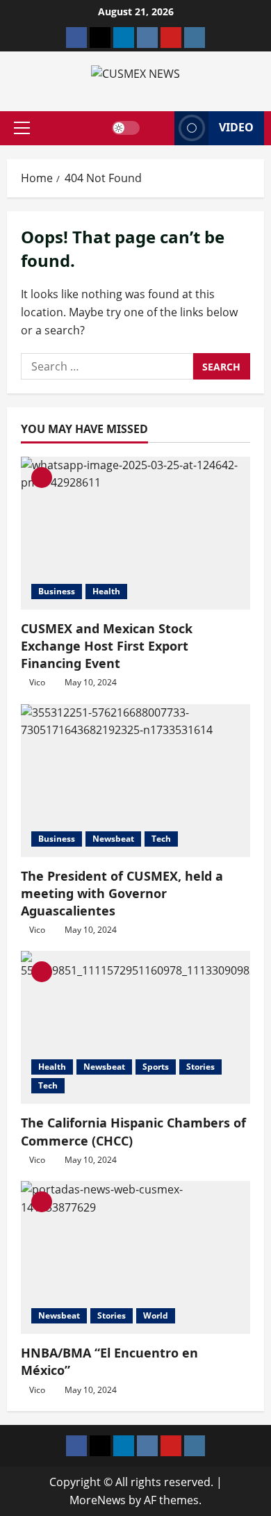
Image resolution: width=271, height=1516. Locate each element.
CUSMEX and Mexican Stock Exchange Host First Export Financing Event (106, 645)
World (155, 1315)
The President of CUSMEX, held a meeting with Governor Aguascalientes (122, 893)
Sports (155, 1067)
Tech (161, 839)
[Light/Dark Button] (126, 128)
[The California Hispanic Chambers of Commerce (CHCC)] (135, 1027)
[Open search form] (157, 128)
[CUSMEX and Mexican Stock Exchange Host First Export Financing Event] (135, 533)
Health (106, 591)
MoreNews (97, 1500)
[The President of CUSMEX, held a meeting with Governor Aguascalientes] (135, 780)
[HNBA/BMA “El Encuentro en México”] (135, 1257)
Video (236, 127)
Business (56, 591)
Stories (200, 1067)
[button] (22, 127)
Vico (37, 682)
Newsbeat (113, 839)
